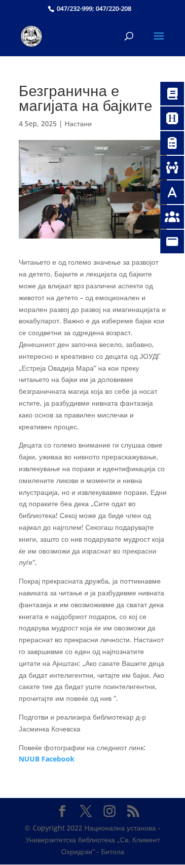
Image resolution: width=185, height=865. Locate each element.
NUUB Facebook (46, 758)
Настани (78, 123)
